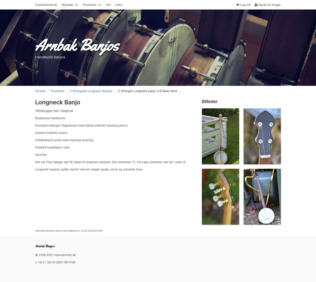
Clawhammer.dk (46, 5)
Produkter (90, 5)
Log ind (245, 5)
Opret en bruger (269, 5)
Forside (40, 91)
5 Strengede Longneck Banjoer (91, 91)
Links (118, 5)
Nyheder (67, 5)
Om (108, 5)
